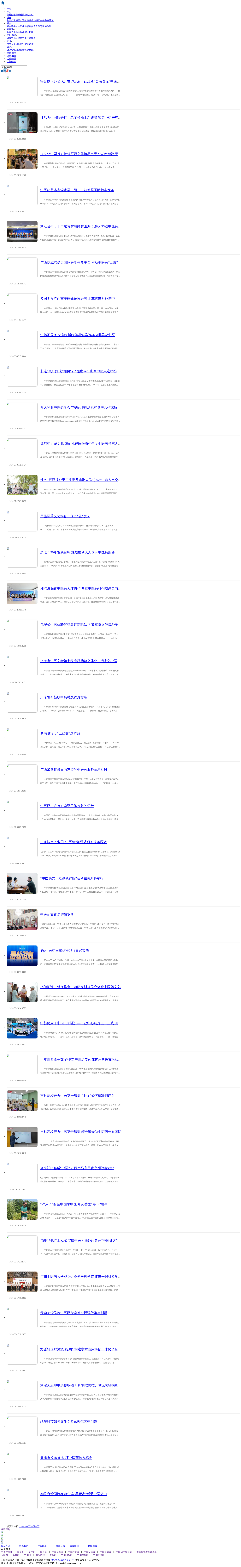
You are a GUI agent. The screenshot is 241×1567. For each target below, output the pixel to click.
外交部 (32, 1552)
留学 (13, 14)
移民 (22, 14)
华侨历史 (37, 20)
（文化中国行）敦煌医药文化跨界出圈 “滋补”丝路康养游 (82, 154)
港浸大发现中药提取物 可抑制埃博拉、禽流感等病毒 (79, 1385)
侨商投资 (11, 44)
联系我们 (23, 1546)
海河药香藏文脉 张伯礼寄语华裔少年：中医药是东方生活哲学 (86, 443)
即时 (9, 9)
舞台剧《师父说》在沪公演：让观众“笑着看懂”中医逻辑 (82, 81)
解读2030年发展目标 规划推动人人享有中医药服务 (77, 552)
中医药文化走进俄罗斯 (57, 914)
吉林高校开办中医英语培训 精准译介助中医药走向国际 (80, 1132)
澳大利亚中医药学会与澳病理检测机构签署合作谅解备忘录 (83, 407)
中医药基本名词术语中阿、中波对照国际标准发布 (77, 190)
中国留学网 (89, 1552)
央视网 (53, 1555)
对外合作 (29, 44)
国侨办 (20, 1552)
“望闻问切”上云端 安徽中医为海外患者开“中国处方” (79, 1240)
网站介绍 (5, 1546)
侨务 (9, 17)
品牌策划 (5, 1529)
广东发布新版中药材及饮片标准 (63, 697)
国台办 (43, 1552)
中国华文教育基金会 (147, 1552)
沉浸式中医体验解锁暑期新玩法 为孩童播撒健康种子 (79, 625)
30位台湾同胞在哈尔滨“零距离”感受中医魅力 (73, 1494)
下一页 (31, 1526)
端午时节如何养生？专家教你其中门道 (68, 1421)
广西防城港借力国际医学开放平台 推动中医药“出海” (79, 262)
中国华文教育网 (124, 1552)
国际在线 (40, 1555)
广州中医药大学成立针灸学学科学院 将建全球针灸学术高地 (84, 1277)
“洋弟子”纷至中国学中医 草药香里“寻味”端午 (74, 1204)
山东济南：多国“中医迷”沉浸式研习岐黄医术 (73, 842)
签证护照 (29, 32)
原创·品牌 (11, 53)
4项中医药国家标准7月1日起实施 (64, 950)
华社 (9, 14)
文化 (13, 38)
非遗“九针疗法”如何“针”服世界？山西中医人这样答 (78, 371)
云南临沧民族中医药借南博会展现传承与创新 (73, 1313)
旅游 (9, 47)
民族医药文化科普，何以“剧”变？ (65, 516)
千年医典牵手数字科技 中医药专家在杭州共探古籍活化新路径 (86, 1059)
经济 (9, 41)
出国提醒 (20, 32)
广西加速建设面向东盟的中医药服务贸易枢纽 (73, 769)
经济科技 (29, 26)
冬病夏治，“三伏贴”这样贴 (60, 733)
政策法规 (29, 20)
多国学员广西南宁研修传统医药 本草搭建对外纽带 (77, 298)
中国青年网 (82, 1555)
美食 (29, 38)
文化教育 (37, 26)
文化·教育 (11, 35)
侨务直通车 (48, 20)
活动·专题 (11, 58)
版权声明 (74, 1546)
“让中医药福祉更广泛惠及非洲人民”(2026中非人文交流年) (83, 480)
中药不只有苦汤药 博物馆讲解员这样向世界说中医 (77, 335)
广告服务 (11, 61)
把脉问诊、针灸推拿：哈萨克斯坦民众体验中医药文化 (80, 987)
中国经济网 (98, 1555)
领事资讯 (11, 32)
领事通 (10, 29)
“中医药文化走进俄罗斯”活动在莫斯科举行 (72, 878)
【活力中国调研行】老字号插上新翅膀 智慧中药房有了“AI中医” (87, 117)
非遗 (33, 38)
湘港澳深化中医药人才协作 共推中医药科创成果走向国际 (82, 588)
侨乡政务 (11, 26)
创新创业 (20, 44)
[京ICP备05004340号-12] (62, 1560)
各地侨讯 (11, 20)
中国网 (27, 1555)
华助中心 (29, 14)
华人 (9, 11)
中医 (24, 38)
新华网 (16, 1555)
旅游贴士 (20, 50)
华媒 (18, 14)
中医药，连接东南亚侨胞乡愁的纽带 (67, 806)
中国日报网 (66, 1555)
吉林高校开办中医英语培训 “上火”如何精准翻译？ (77, 1095)
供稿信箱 (60, 1546)
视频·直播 (11, 55)
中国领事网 (57, 1552)
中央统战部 (6, 1552)
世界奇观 (29, 50)
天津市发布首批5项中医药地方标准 (66, 1458)
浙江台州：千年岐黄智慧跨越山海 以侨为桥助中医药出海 (82, 226)
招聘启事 (92, 1546)
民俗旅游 (46, 26)
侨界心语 (20, 20)
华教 (9, 38)
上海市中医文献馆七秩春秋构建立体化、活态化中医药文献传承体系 (90, 661)
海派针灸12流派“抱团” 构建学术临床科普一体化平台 (79, 1349)
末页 (37, 1526)
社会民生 (20, 26)
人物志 (19, 38)
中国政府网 (73, 1552)
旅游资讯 (11, 50)
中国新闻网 (105, 1552)
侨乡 (9, 23)
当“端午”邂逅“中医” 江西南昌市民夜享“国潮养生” (77, 1168)
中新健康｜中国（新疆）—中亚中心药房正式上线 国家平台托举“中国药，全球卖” (100, 1023)
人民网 (4, 1555)
